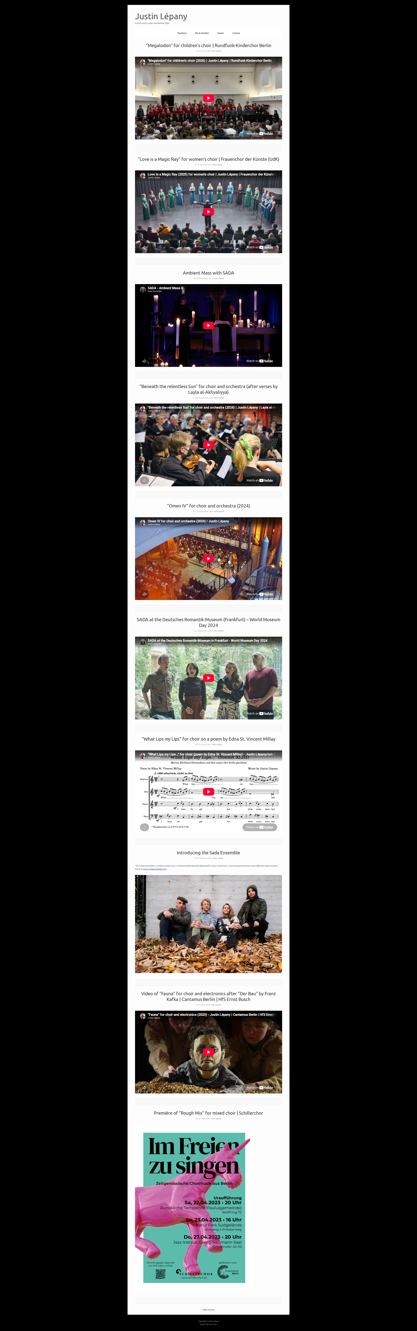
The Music (182, 33)
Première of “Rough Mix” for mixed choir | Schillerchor (208, 1112)
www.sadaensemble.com (155, 869)
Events (220, 33)
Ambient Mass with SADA (208, 272)
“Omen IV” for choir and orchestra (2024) (208, 505)
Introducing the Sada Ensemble (208, 852)
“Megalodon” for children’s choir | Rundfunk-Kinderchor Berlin (208, 45)
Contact (236, 33)
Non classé (216, 51)
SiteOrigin (213, 1324)
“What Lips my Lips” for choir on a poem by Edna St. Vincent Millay (208, 738)
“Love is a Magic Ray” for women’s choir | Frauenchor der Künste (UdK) (208, 159)
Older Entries (208, 1310)
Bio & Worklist (202, 33)
